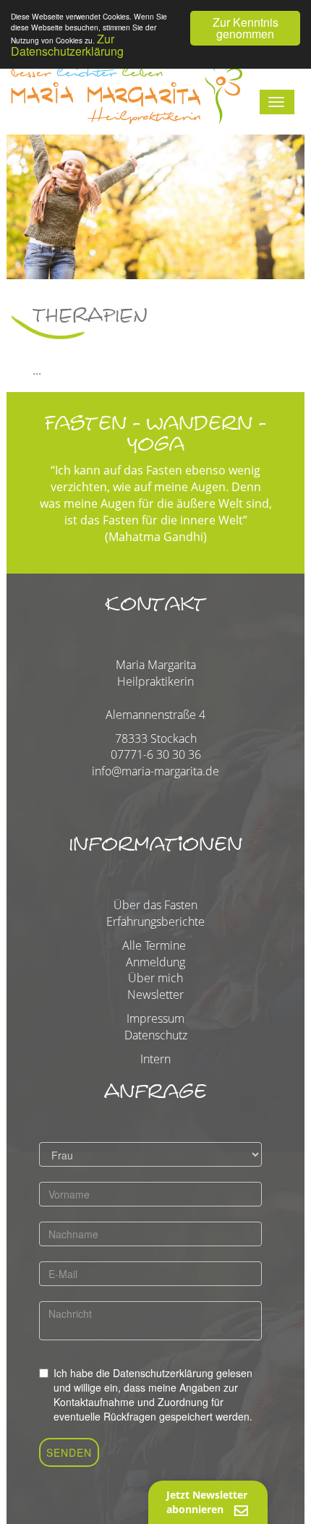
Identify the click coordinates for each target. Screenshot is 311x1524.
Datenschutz (155, 1035)
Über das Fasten (155, 905)
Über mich (155, 978)
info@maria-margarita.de (155, 771)
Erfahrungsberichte (155, 921)
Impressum (155, 1018)
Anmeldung (155, 962)
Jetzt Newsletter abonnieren (206, 1502)
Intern (155, 1059)
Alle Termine (154, 945)
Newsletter (155, 994)
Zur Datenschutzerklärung (67, 44)
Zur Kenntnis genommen (245, 28)
